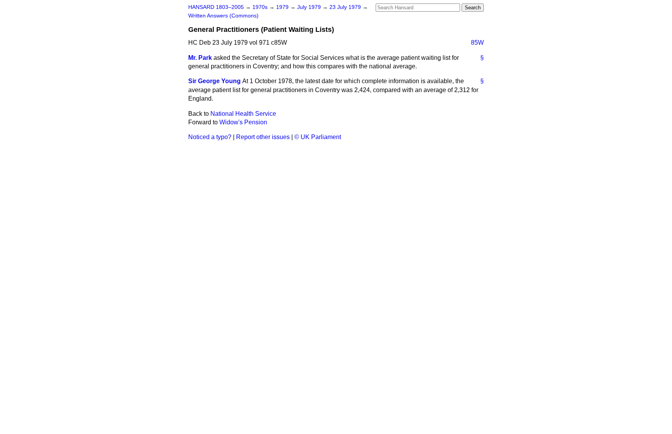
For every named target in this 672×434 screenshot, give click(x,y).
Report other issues (263, 137)
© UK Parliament (317, 137)
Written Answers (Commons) (223, 16)
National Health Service (243, 113)
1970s (260, 7)
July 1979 (309, 7)
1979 (283, 7)
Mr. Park (200, 57)
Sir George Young (214, 81)
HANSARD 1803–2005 (216, 7)
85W (477, 42)
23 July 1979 (345, 7)
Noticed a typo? (209, 137)
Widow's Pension (243, 122)
